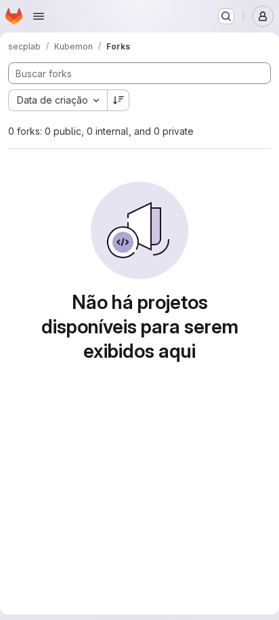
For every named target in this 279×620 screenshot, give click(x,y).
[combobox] (57, 100)
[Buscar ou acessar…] (226, 16)
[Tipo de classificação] (118, 100)
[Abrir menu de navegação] (38, 16)
